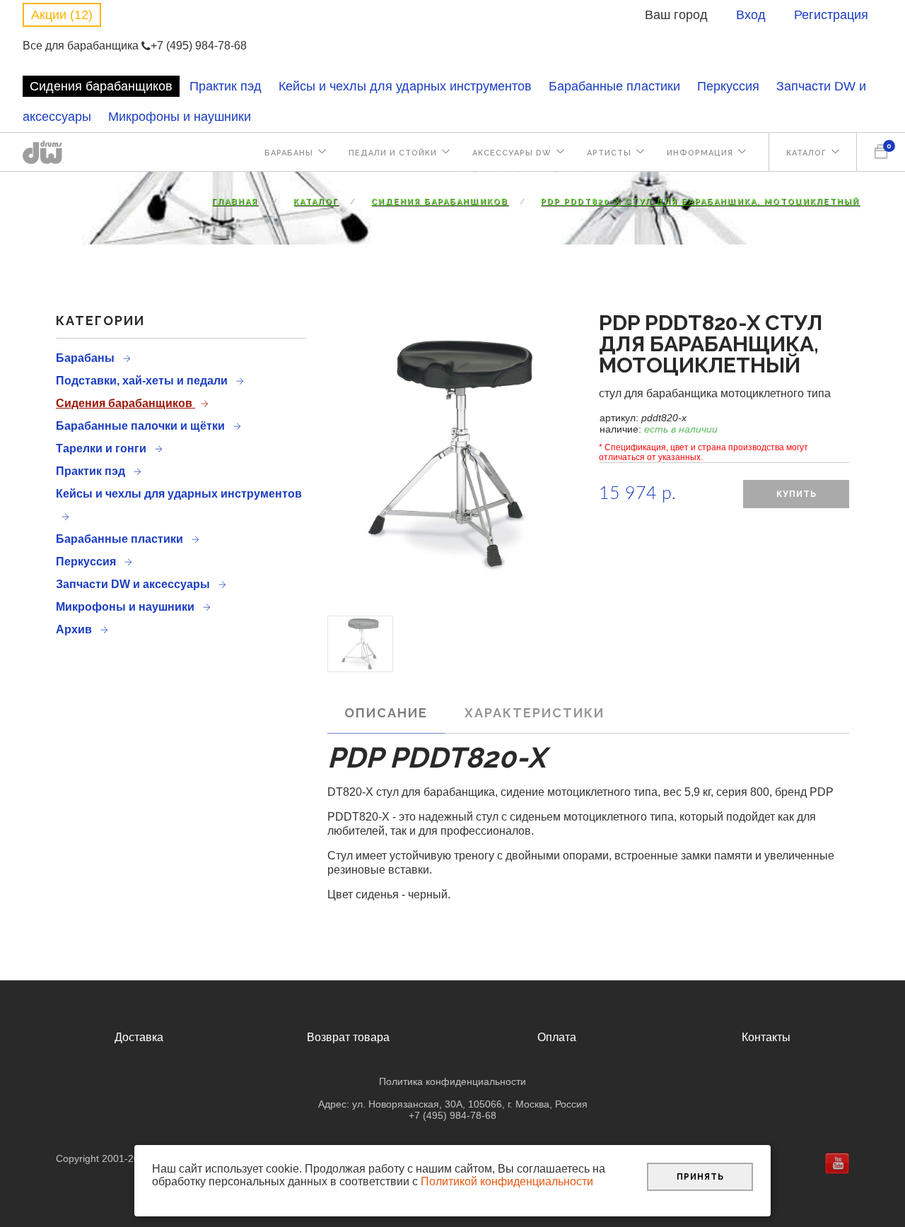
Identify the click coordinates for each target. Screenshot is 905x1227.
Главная (235, 201)
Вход (751, 15)
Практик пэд (225, 86)
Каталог (806, 153)
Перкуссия (728, 86)
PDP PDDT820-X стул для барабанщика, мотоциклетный (700, 201)
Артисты (609, 153)
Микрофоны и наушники (179, 117)
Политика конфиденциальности (452, 1081)
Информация (700, 153)
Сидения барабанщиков (101, 86)
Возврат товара (348, 1037)
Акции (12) (62, 15)
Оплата (556, 1037)
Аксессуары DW (511, 153)
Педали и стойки (393, 153)
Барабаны (288, 153)
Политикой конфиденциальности (507, 1181)
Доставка (139, 1037)
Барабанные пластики (614, 86)
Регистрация (831, 15)
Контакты (766, 1037)
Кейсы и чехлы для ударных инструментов (405, 86)
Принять (700, 1177)
